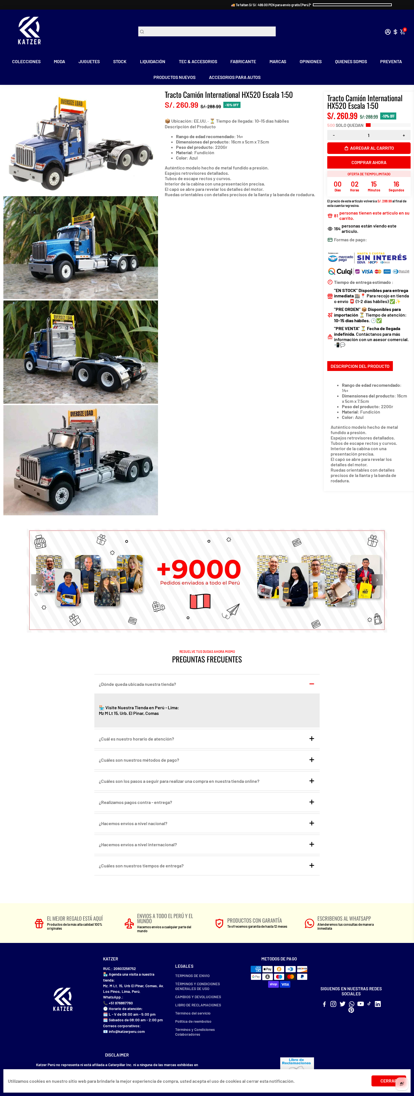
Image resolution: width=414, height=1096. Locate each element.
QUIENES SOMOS (351, 61)
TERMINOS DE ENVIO (192, 975)
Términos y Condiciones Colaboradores (195, 1032)
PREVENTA (391, 61)
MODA (59, 61)
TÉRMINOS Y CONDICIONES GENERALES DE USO (197, 986)
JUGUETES (89, 61)
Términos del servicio (193, 1013)
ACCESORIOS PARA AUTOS (235, 77)
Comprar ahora (368, 162)
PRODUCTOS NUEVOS (174, 77)
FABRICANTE (243, 61)
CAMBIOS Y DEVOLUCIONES (198, 996)
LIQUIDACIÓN (152, 61)
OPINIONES (311, 61)
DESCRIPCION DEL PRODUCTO (360, 366)
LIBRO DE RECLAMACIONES (198, 1004)
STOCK (119, 61)
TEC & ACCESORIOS (198, 61)
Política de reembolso (193, 1021)
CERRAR (388, 1080)
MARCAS (278, 61)
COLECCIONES (26, 61)
